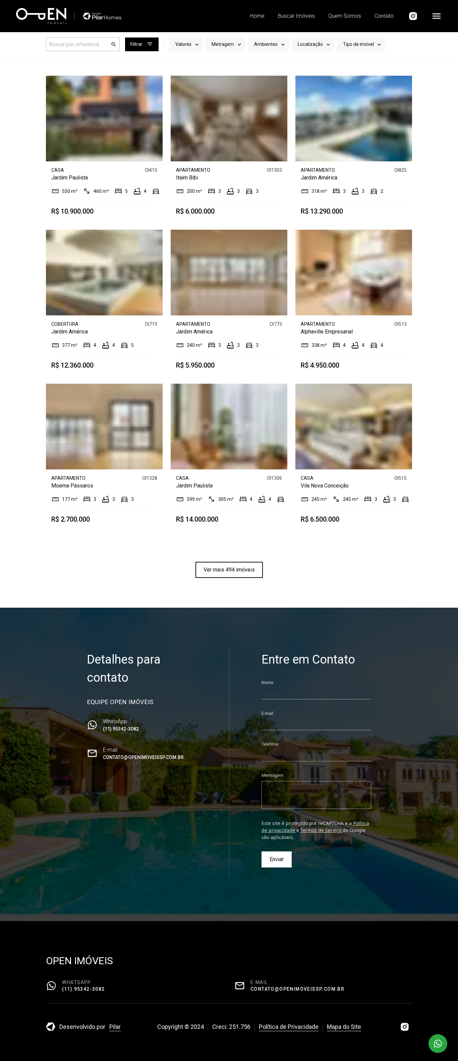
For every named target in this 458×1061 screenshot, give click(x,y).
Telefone (270, 744)
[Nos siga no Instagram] (413, 16)
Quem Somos (344, 16)
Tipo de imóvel (358, 44)
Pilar (115, 1026)
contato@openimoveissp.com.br (143, 757)
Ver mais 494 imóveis (229, 569)
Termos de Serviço (321, 830)
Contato (384, 16)
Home (257, 16)
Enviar (277, 859)
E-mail (267, 713)
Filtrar (136, 44)
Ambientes (266, 44)
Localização (310, 44)
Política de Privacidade (289, 1026)
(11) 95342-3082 (121, 729)
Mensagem (272, 775)
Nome (267, 682)
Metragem (223, 44)
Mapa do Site (344, 1026)
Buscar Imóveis (296, 16)
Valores (183, 44)
